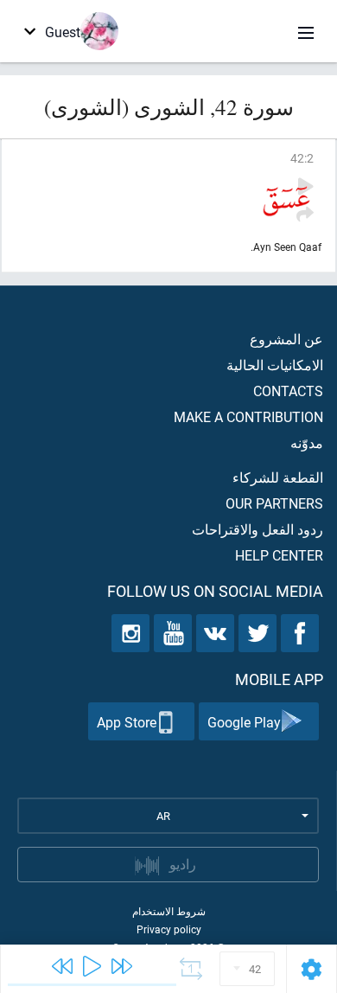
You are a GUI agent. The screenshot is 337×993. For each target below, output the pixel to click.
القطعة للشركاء (277, 477)
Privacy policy (169, 929)
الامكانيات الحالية (274, 365)
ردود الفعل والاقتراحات (257, 529)
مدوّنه (306, 442)
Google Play (244, 722)
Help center (279, 555)
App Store (126, 722)
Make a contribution (248, 416)
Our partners (274, 503)
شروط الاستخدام (169, 911)
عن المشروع (286, 339)
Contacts (288, 390)
